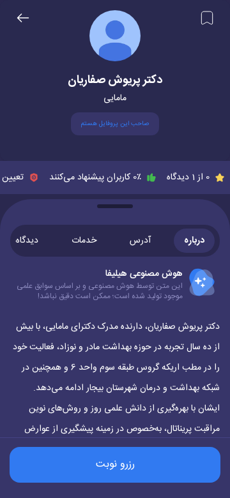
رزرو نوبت (115, 464)
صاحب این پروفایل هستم (115, 124)
